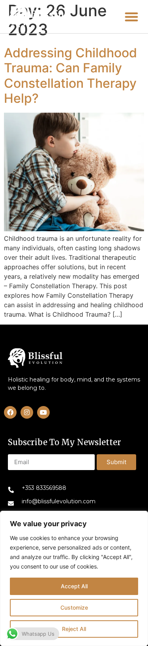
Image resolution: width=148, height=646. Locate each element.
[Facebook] (10, 412)
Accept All (74, 586)
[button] (37, 16)
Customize (74, 607)
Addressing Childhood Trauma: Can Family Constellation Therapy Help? (70, 75)
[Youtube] (43, 412)
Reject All (74, 628)
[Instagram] (27, 412)
